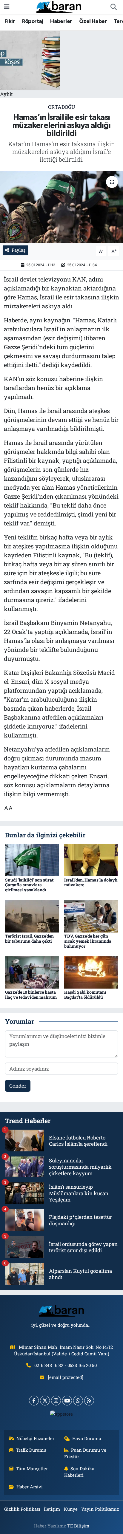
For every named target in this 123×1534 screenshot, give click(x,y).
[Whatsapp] (78, 1400)
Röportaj (32, 21)
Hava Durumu (86, 1438)
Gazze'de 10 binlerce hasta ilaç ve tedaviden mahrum (31, 994)
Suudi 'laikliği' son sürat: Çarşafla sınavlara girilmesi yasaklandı (29, 885)
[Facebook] (34, 1400)
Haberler (61, 21)
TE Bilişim (78, 1526)
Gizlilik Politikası (22, 1509)
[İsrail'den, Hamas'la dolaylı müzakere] (91, 859)
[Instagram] (56, 1400)
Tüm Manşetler (32, 1468)
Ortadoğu (61, 106)
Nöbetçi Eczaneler (35, 1438)
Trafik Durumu (31, 1450)
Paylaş (18, 250)
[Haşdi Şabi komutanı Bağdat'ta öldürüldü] (91, 972)
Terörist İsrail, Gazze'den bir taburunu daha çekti (29, 938)
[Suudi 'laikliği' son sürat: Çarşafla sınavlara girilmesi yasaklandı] (32, 859)
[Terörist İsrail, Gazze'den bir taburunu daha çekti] (32, 915)
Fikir (9, 21)
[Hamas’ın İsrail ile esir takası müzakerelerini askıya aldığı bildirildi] (61, 207)
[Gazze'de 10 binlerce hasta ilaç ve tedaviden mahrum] (32, 972)
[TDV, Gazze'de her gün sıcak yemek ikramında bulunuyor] (91, 915)
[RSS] (89, 1400)
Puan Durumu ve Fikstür (85, 1453)
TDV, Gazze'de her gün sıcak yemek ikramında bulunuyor (87, 941)
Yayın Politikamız (100, 1509)
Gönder (17, 1085)
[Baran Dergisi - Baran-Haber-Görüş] (58, 6)
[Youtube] (67, 1400)
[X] (45, 1400)
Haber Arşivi (29, 1487)
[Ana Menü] (7, 7)
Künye (71, 1509)
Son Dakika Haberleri (79, 1471)
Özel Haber (93, 21)
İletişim (52, 1509)
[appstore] (61, 1415)
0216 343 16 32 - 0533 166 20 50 (65, 1365)
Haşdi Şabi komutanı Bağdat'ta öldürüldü (85, 994)
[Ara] (113, 7)
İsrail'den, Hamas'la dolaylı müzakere (91, 882)
